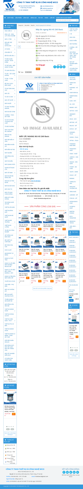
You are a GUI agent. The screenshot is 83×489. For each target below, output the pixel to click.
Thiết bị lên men (10, 207)
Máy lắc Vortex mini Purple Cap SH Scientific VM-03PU (36, 276)
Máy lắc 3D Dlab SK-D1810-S (35, 225)
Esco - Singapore (73, 217)
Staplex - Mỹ (73, 198)
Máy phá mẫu (9, 161)
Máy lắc (7, 93)
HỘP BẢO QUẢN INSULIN (9, 341)
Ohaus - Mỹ (73, 175)
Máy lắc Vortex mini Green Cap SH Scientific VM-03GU (48, 276)
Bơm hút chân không (9, 198)
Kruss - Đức (73, 119)
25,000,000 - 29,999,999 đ (72, 266)
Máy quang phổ (9, 164)
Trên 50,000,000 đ (73, 285)
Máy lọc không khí (9, 290)
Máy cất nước (9, 100)
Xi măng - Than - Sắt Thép (10, 115)
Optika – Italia (74, 140)
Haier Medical (74, 92)
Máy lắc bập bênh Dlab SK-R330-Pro (48, 225)
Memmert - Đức (73, 114)
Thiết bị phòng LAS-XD (9, 314)
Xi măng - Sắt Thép (73, 48)
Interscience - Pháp (74, 202)
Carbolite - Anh (73, 182)
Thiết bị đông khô (9, 211)
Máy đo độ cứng (10, 111)
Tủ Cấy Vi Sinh (9, 97)
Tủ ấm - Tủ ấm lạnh (9, 79)
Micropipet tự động (9, 254)
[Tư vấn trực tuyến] (10, 369)
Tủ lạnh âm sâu (9, 70)
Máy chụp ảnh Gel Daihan (9, 130)
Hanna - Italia (74, 137)
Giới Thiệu (10, 18)
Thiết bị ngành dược (9, 310)
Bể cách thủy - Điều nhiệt (9, 84)
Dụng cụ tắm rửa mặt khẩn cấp (10, 277)
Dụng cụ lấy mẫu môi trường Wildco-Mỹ (10, 264)
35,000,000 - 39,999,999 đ (72, 275)
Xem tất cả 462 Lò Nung (74, 354)
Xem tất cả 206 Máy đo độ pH (10, 433)
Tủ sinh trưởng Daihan (10, 107)
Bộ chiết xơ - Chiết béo (9, 240)
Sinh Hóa (72, 37)
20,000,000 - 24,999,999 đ (72, 261)
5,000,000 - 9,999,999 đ (72, 246)
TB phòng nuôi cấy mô (9, 203)
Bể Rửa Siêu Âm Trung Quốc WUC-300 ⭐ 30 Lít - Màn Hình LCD (73, 329)
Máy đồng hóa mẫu (9, 156)
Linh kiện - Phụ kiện (9, 285)
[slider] (69, 297)
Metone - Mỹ (73, 122)
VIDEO (46, 18)
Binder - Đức (73, 107)
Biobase (72, 178)
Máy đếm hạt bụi (10, 149)
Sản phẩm (18, 18)
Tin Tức (40, 18)
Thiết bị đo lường (8, 226)
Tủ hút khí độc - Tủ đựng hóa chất (10, 121)
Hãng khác (73, 191)
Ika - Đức (72, 104)
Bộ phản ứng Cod (9, 245)
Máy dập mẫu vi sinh (9, 140)
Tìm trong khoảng (72, 290)
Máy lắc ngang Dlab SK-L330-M (35, 250)
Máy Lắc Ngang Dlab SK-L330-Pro (48, 250)
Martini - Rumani (72, 212)
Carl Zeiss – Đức (73, 227)
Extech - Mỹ (73, 129)
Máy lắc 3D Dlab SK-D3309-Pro (23, 225)
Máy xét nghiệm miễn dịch (9, 354)
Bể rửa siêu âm (9, 55)
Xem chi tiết (25, 222)
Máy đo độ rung (10, 186)
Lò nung (7, 49)
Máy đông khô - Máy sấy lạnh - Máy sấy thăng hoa (9, 348)
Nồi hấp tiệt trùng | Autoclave (8, 44)
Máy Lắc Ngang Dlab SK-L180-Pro (60, 250)
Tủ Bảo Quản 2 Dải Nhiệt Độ (9, 300)
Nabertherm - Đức (74, 96)
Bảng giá (34, 18)
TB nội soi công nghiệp (9, 231)
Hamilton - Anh (73, 83)
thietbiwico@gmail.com (41, 476)
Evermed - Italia (73, 133)
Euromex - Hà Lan (74, 88)
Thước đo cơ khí (10, 281)
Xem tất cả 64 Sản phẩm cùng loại (42, 288)
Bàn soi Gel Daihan (8, 135)
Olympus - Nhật (73, 207)
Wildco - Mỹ (73, 125)
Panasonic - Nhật (73, 149)
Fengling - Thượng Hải (73, 187)
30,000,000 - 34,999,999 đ (72, 271)
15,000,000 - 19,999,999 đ (72, 256)
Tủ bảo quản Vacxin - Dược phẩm (9, 60)
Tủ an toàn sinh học (10, 89)
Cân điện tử (8, 52)
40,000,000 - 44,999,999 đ (72, 280)
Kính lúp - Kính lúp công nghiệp (10, 35)
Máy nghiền (8, 153)
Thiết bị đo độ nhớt (9, 216)
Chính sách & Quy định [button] (63, 18)
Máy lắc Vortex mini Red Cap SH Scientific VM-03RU (60, 276)
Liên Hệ (52, 18)
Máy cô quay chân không (8, 193)
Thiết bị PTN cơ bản (9, 324)
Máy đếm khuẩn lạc (9, 145)
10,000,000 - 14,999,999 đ (72, 251)
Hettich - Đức (74, 110)
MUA (38, 69)
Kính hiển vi (8, 31)
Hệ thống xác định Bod (9, 236)
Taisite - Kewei (74, 172)
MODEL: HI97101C (10, 416)
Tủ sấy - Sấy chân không (10, 74)
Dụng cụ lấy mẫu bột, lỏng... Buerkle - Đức (10, 271)
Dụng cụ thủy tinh (9, 259)
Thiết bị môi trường (8, 221)
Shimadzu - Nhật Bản (73, 144)
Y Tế (71, 34)
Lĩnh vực (26, 18)
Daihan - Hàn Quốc (73, 162)
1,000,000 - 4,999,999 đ (72, 241)
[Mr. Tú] (10, 375)
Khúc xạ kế (8, 250)
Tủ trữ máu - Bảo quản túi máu (10, 66)
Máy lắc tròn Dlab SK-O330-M (24, 250)
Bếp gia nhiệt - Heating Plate (9, 295)
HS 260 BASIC (28, 72)
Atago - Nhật (73, 153)
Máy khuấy (8, 103)
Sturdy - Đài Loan (73, 167)
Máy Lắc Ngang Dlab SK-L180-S (23, 274)
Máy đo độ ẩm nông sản (9, 176)
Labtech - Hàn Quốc (74, 157)
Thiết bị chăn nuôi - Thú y (9, 319)
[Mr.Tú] (10, 379)
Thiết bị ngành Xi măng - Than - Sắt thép (10, 335)
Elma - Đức (73, 101)
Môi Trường (73, 44)
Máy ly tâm (8, 39)
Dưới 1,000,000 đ (73, 237)
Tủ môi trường (9, 126)
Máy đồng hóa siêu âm (9, 305)
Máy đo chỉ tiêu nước (9, 181)
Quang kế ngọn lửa (9, 168)
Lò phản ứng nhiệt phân (9, 359)
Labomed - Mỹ (74, 195)
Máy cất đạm (8, 172)
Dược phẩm (73, 40)
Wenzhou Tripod (72, 222)
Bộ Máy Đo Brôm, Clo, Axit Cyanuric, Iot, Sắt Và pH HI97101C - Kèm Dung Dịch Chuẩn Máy (10, 410)
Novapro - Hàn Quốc (73, 78)
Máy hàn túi (8, 189)
